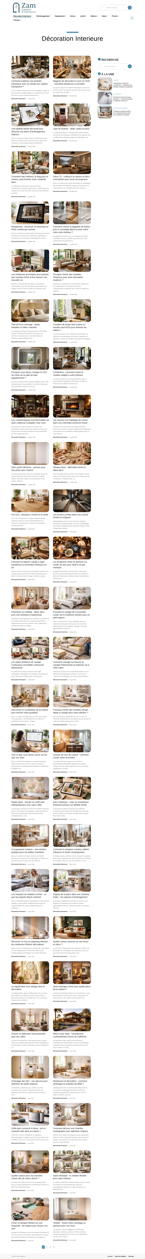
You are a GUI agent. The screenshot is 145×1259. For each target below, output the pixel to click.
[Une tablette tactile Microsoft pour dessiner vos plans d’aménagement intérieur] (30, 114)
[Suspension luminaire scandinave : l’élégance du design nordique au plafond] (105, 84)
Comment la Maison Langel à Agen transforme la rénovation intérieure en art (29, 565)
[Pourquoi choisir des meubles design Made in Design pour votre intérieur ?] (72, 696)
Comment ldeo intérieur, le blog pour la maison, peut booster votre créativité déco (29, 179)
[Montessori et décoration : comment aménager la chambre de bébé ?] (72, 1067)
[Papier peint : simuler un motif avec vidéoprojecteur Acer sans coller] (30, 788)
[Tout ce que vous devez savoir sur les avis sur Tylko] (30, 741)
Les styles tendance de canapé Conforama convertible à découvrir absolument (27, 665)
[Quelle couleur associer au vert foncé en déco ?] (72, 927)
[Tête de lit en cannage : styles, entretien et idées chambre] (30, 310)
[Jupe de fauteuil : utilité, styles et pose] (72, 114)
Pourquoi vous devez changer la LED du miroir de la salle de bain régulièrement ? (29, 375)
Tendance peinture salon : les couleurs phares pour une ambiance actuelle (122, 113)
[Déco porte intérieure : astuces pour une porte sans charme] (30, 453)
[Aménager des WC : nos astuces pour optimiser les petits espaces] (30, 1067)
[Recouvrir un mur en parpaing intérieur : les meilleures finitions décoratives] (30, 927)
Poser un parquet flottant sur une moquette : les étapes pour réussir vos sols (29, 1226)
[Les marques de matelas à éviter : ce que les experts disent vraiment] (30, 880)
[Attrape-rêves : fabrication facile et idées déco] (72, 453)
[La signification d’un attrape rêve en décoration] (30, 972)
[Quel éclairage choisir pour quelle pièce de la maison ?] (72, 972)
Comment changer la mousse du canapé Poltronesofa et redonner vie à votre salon (71, 665)
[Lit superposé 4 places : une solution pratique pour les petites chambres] (30, 835)
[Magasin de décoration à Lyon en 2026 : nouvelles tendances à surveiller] (72, 67)
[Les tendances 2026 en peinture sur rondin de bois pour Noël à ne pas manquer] (72, 548)
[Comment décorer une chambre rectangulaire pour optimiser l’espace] (72, 1114)
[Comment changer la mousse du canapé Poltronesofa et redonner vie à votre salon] (72, 648)
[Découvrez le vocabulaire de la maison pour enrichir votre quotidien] (30, 696)
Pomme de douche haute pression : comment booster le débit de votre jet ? (123, 99)
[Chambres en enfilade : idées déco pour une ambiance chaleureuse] (30, 598)
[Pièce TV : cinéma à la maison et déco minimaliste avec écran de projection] (72, 162)
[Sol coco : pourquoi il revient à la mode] (30, 500)
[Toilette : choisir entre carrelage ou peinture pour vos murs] (72, 1209)
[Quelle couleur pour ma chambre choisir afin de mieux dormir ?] (30, 1161)
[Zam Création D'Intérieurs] (24, 8)
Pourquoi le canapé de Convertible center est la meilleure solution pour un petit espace (71, 615)
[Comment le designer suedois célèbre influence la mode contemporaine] (72, 835)
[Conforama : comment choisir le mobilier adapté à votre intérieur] (72, 358)
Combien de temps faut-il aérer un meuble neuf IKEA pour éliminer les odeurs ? (70, 327)
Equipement (117, 94)
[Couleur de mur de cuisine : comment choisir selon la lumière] (72, 741)
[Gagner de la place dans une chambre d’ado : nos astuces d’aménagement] (72, 880)
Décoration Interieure (18, 99)
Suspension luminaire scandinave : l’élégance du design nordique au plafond (122, 85)
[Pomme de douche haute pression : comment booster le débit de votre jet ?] (105, 98)
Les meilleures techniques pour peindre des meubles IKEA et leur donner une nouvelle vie (30, 277)
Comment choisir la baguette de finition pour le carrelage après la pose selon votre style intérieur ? (71, 229)
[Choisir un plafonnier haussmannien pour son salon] (30, 1019)
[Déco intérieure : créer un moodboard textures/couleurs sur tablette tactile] (72, 788)
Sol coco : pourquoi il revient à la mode (29, 514)
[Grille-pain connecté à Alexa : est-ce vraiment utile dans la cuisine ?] (30, 1114)
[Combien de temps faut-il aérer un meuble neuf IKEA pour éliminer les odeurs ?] (72, 310)
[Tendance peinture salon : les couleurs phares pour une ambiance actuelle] (105, 112)
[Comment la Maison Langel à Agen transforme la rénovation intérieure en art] (30, 548)
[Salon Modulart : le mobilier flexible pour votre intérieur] (72, 1161)
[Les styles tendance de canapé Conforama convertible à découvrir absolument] (30, 648)
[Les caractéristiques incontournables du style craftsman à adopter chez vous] (30, 406)
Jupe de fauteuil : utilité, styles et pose (71, 128)
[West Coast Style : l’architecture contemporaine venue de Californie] (72, 1019)
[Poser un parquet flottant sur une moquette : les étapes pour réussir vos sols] (30, 1209)
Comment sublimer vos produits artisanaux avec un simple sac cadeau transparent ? (29, 84)
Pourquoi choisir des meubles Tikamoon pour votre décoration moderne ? (68, 277)
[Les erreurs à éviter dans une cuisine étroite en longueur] (72, 500)
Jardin (116, 80)
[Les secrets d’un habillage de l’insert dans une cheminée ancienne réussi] (72, 406)
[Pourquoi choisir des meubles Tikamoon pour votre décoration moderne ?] (72, 260)
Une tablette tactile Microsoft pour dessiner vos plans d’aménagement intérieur (28, 131)
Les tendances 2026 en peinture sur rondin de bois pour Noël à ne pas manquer (70, 565)
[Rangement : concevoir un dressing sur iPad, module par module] (30, 212)
